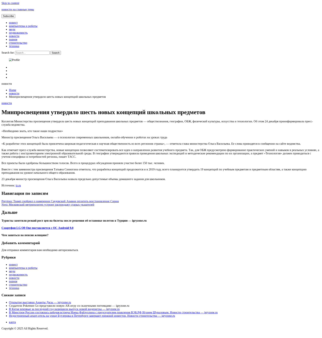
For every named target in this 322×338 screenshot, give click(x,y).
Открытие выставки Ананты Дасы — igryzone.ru (40, 302)
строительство (18, 42)
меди (12, 29)
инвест (13, 22)
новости (14, 36)
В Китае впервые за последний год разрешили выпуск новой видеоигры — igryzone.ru (64, 309)
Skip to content (10, 3)
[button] (8, 16)
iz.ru (18, 185)
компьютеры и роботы (23, 26)
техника (14, 46)
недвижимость (18, 32)
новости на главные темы (17, 9)
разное (13, 39)
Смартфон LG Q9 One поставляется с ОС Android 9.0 (37, 227)
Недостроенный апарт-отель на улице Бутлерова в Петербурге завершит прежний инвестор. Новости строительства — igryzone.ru (92, 315)
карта (12, 322)
